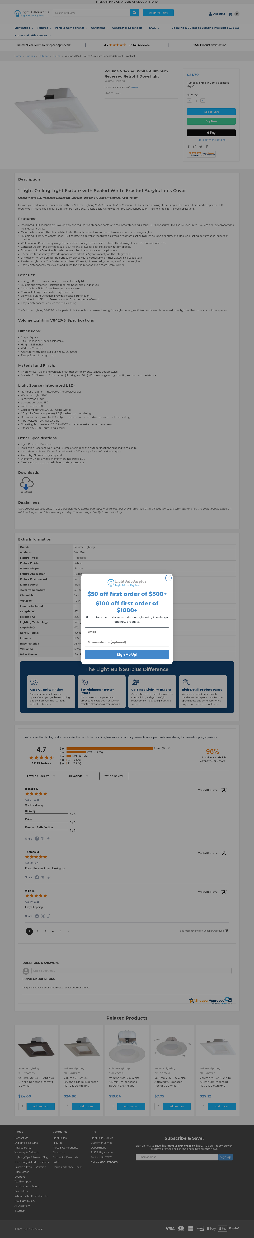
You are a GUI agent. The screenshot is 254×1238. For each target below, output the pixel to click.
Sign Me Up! (127, 654)
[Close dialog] (168, 578)
